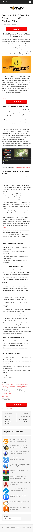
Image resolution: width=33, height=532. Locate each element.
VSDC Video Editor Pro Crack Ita (21, 167)
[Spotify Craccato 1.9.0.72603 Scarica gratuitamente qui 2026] (6, 479)
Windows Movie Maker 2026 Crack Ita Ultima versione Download (22, 386)
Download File (17, 29)
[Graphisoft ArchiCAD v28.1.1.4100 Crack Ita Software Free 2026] (6, 454)
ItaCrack (4, 2)
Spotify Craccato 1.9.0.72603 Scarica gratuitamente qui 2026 (18, 477)
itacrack (14, 24)
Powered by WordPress (16, 527)
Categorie (5, 516)
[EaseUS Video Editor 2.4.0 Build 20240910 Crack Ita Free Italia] (6, 497)
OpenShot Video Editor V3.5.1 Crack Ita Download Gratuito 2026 (8, 386)
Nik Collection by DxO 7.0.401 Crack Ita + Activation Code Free (20, 502)
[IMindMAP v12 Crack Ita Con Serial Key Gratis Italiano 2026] (6, 491)
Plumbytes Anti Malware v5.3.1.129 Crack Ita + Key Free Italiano (20, 465)
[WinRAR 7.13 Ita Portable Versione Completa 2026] (6, 472)
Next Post (23, 417)
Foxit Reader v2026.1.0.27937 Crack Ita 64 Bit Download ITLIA (18, 440)
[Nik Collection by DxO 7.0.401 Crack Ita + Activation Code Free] (6, 503)
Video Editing (11, 408)
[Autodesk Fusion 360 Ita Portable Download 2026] (6, 509)
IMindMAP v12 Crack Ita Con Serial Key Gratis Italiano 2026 (19, 489)
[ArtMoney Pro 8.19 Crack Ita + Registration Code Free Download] (6, 448)
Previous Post (10, 418)
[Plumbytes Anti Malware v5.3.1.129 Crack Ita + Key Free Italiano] (6, 466)
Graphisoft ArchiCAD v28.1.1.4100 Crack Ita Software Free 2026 (19, 452)
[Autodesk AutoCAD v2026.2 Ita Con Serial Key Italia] (6, 485)
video (4, 227)
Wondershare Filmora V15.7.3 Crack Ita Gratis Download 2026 (7, 395)
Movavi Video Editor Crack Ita (20, 240)
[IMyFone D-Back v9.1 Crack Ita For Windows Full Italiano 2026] (6, 460)
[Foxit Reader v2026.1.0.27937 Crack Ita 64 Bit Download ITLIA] (6, 442)
